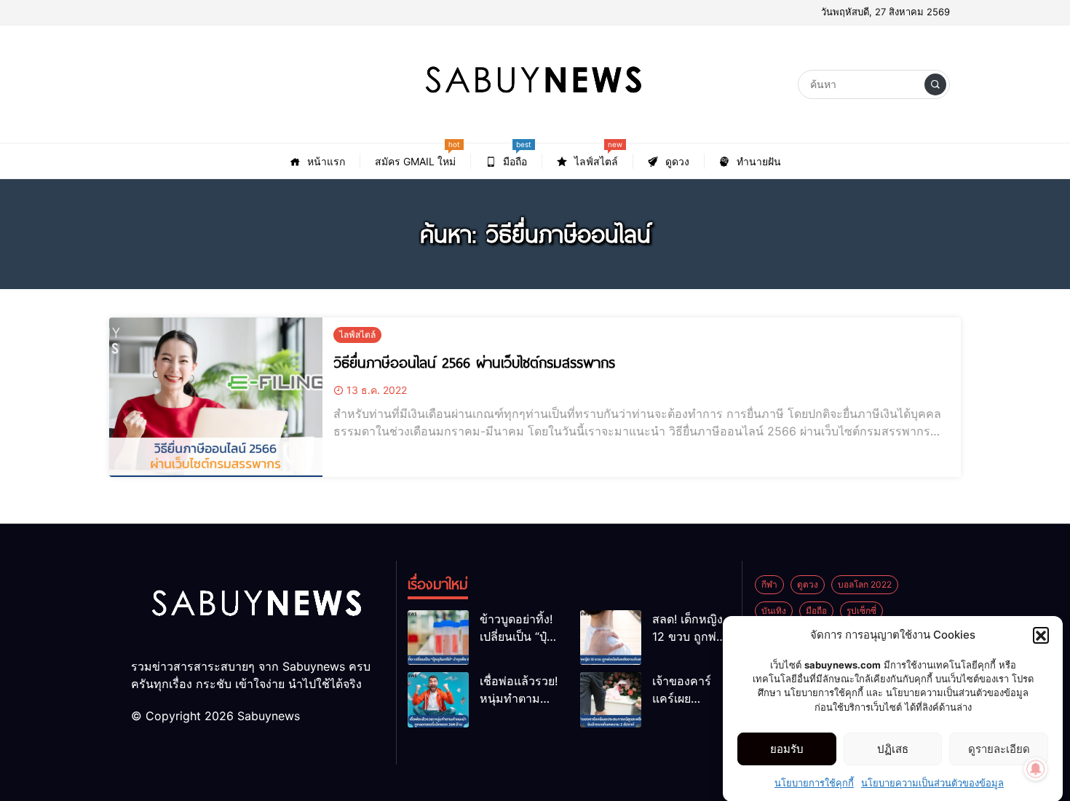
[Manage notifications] (1035, 769)
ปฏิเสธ (892, 749)
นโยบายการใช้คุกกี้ (814, 782)
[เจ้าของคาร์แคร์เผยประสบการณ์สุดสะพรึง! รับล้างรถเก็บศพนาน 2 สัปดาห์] (610, 699)
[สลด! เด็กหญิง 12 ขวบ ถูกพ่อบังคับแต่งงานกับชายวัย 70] (610, 637)
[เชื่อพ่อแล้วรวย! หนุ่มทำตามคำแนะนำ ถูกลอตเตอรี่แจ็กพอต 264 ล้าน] (438, 699)
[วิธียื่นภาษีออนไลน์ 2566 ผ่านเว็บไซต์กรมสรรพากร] (215, 397)
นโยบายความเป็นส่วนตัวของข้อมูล (932, 782)
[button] (1041, 635)
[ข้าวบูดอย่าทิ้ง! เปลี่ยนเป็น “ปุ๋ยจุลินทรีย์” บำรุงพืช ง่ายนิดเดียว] (438, 637)
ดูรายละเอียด (999, 749)
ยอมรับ (787, 749)
